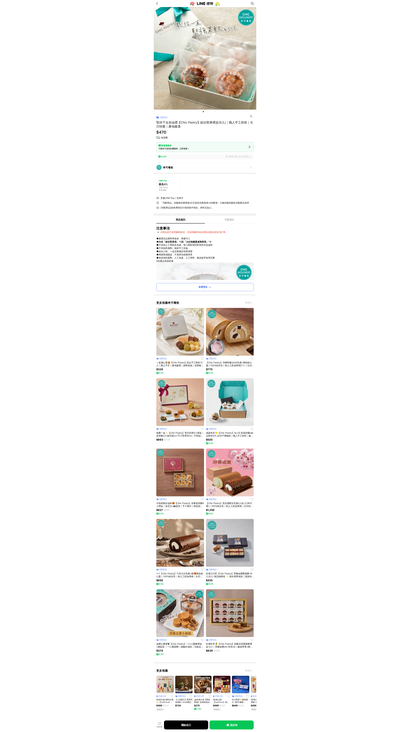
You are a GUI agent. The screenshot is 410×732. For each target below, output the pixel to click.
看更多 (248, 302)
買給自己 (186, 725)
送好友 (234, 725)
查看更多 (203, 286)
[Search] (252, 3)
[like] (202, 358)
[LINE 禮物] (205, 3)
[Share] (251, 116)
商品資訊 (180, 219)
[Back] (157, 3)
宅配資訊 (229, 219)
